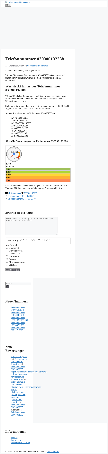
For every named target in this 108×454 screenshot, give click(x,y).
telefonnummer (14, 193)
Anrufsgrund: (11, 245)
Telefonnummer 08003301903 (18, 413)
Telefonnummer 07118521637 (21, 196)
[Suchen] (7, 286)
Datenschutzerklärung (20, 442)
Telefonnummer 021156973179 (22, 199)
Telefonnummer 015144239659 (18, 323)
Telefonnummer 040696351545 (18, 308)
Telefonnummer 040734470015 (18, 313)
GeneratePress (53, 451)
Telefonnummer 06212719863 (18, 328)
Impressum (16, 440)
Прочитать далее (19, 356)
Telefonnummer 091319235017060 (19, 318)
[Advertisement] (54, 28)
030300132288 (30, 193)
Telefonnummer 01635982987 (19, 360)
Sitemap (14, 437)
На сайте (15, 364)
